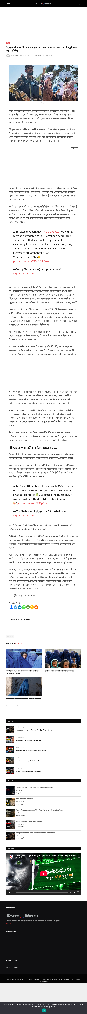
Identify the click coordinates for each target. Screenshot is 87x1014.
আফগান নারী (10, 637)
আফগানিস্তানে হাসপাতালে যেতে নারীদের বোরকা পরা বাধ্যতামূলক (23, 699)
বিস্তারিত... (9, 923)
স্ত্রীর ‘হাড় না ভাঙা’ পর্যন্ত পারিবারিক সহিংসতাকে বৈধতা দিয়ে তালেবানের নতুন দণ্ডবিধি (22, 672)
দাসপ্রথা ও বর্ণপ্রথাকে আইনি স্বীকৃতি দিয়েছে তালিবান (59, 671)
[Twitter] (15, 607)
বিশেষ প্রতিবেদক (21, 815)
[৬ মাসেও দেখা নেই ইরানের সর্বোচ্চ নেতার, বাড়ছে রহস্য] (10, 770)
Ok (44, 1010)
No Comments (37, 55)
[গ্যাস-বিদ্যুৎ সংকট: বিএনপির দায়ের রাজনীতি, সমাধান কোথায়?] (10, 749)
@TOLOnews (51, 232)
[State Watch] (43, 3)
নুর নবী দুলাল (21, 793)
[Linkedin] (20, 607)
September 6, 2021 (24, 516)
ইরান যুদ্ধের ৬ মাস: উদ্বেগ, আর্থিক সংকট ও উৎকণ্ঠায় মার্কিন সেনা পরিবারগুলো (34, 730)
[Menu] (8, 3)
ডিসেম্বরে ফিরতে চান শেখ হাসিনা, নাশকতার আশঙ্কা (28, 740)
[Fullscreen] (78, 892)
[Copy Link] (32, 607)
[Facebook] (11, 607)
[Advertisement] (43, 22)
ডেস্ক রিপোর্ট (15, 55)
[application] (43, 874)
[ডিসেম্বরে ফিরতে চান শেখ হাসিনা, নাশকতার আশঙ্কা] (10, 739)
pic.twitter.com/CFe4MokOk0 (31, 261)
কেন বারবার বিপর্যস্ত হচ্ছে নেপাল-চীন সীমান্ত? (27, 761)
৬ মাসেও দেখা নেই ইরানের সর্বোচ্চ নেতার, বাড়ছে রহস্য (29, 771)
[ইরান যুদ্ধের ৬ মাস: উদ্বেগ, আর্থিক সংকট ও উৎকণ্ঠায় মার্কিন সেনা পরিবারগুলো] (10, 729)
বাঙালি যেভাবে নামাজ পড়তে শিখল (24, 799)
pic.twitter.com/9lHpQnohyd (34, 503)
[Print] (36, 607)
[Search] (78, 3)
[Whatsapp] (24, 607)
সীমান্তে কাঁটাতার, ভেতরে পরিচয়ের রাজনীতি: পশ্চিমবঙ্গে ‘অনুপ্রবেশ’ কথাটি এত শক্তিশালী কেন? (40, 810)
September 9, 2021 (24, 274)
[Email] (28, 607)
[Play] (9, 892)
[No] (84, 1008)
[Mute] (74, 892)
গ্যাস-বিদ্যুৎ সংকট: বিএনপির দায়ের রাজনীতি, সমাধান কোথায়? (31, 750)
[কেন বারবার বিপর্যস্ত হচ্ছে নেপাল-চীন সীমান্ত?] (10, 760)
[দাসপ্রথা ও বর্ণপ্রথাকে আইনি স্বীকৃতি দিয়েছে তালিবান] (63, 658)
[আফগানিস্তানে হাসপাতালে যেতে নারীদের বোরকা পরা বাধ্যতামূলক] (24, 686)
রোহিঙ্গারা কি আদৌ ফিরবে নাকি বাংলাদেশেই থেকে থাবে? (29, 821)
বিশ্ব (8, 43)
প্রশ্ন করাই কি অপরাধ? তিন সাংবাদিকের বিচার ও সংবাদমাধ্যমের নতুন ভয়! (34, 787)
